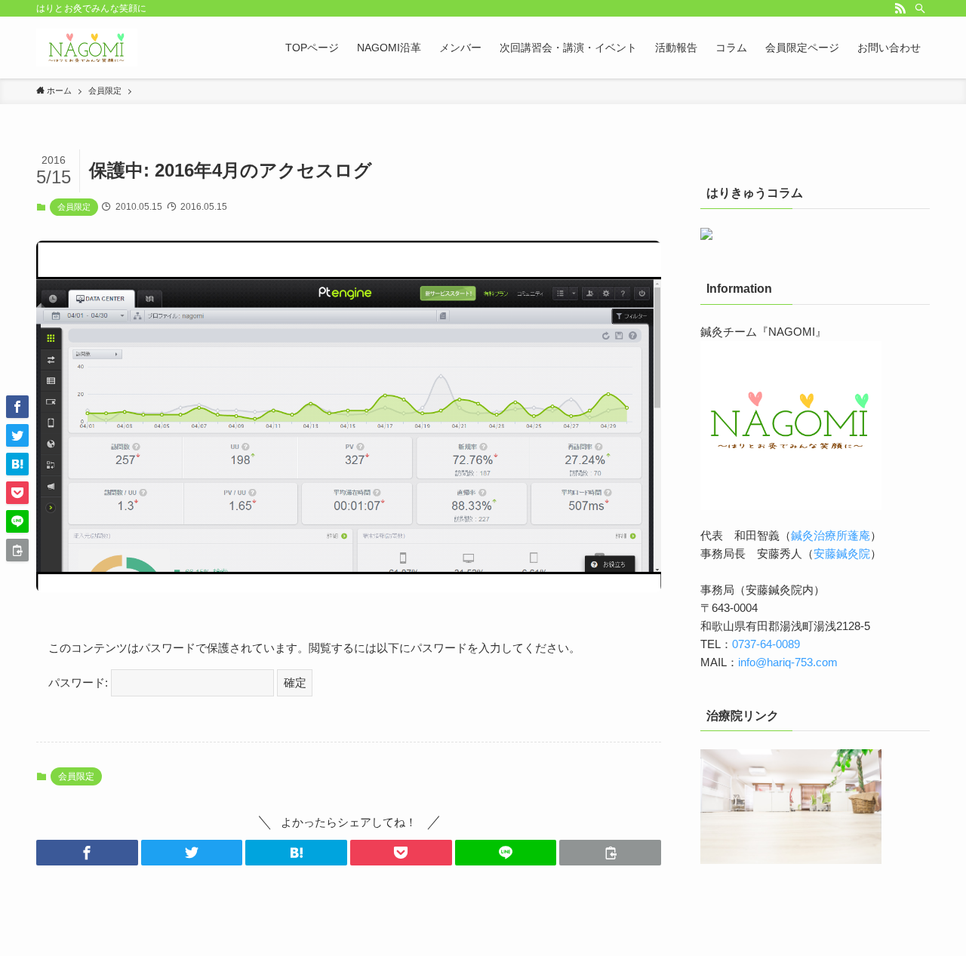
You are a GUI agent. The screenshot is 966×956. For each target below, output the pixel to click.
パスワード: (79, 682)
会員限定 (74, 206)
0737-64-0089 (766, 644)
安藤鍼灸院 (842, 553)
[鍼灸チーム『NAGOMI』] (86, 47)
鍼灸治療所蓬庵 (830, 535)
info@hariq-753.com (788, 662)
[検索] (920, 8)
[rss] (900, 8)
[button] (87, 852)
